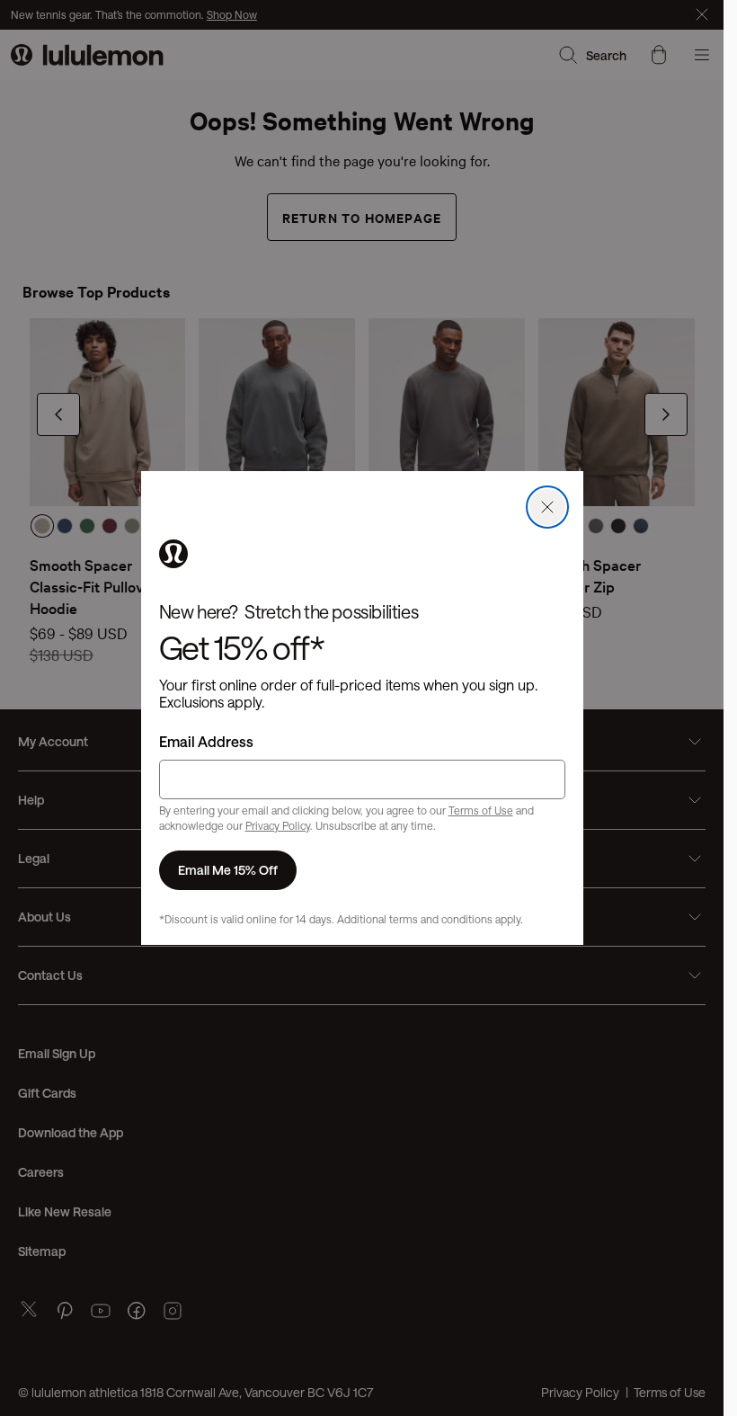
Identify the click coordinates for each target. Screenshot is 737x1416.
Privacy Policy (277, 825)
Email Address (206, 741)
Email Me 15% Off (228, 869)
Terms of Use (480, 810)
